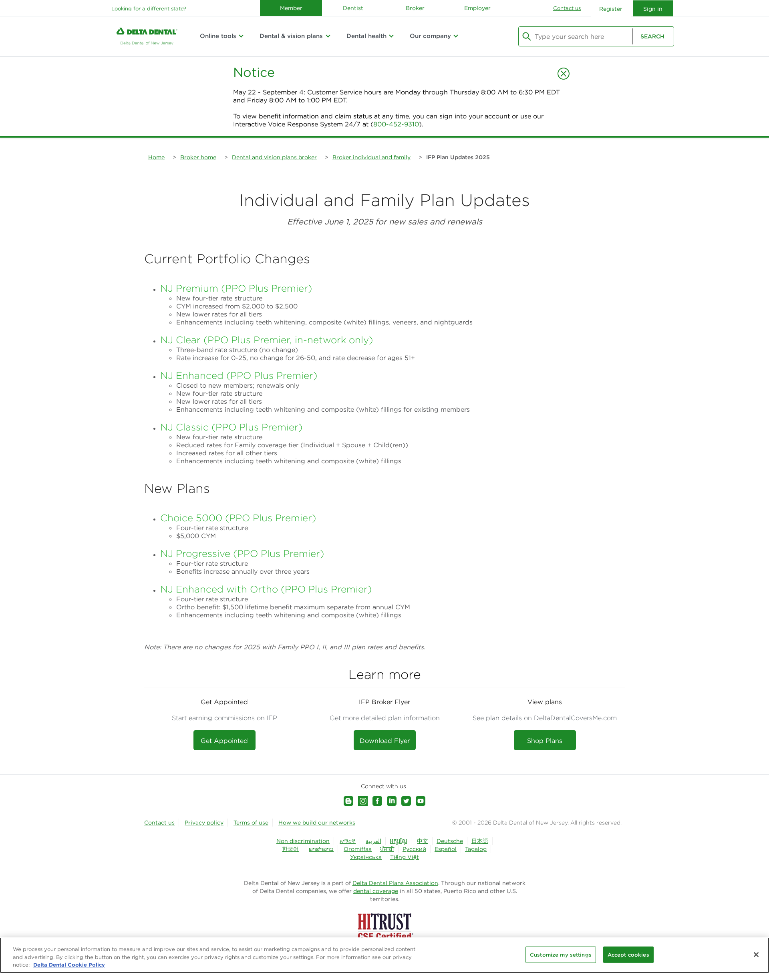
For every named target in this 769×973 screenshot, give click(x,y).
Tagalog (476, 849)
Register (610, 8)
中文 (422, 841)
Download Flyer (385, 741)
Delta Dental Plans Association (395, 883)
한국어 (290, 849)
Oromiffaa (358, 849)
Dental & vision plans (291, 36)
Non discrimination (303, 841)
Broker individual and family (371, 157)
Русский (414, 849)
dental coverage (375, 891)
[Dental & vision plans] (327, 36)
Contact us (567, 8)
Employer (477, 8)
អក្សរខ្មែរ (398, 841)
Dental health (366, 36)
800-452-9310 (396, 124)
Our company (430, 36)
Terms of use (251, 822)
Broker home (198, 157)
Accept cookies (628, 954)
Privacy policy (204, 822)
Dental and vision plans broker (274, 157)
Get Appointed (224, 741)
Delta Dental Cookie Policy (69, 964)
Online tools (218, 36)
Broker (415, 8)
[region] (384, 955)
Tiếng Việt (404, 857)
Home (156, 157)
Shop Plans (544, 741)
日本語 (479, 841)
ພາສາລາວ (321, 849)
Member (291, 8)
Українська (366, 857)
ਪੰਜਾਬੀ (387, 849)
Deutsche (450, 841)
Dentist (353, 8)
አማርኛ (348, 841)
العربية (373, 841)
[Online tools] (241, 36)
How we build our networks (316, 822)
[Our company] (456, 36)
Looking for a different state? (148, 8)
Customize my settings (561, 954)
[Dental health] (391, 36)
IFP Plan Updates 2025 (458, 157)
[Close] (756, 954)
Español (446, 849)
